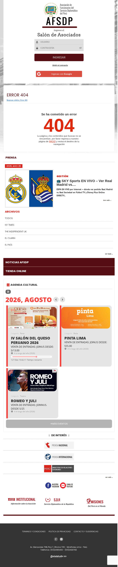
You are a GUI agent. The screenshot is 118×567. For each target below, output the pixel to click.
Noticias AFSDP (17, 262)
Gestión (62, 176)
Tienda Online (16, 271)
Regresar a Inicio (13, 100)
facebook (51, 485)
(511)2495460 (55, 550)
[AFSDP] (57, 15)
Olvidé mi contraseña (59, 65)
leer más (104, 200)
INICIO (51, 141)
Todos (9, 218)
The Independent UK (16, 231)
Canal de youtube (65, 485)
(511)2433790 (70, 550)
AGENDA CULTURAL (23, 285)
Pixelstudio (57, 556)
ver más (106, 477)
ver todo (106, 254)
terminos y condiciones (32, 531)
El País (8, 244)
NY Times (9, 224)
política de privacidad (58, 531)
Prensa (11, 157)
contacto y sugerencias (85, 531)
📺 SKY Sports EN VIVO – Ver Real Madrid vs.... (80, 183)
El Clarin (10, 238)
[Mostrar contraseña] (79, 47)
